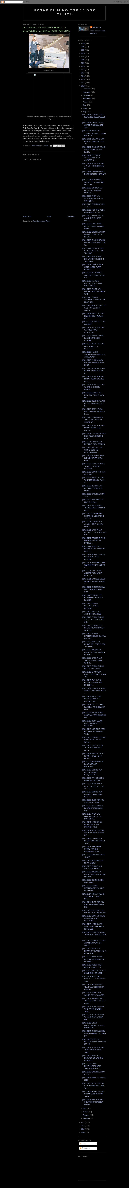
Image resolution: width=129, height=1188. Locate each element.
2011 (83, 1126)
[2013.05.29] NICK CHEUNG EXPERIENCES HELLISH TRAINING (92, 250)
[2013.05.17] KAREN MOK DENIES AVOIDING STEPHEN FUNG (92, 824)
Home (49, 216)
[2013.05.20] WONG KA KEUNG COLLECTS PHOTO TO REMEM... (93, 644)
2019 (83, 66)
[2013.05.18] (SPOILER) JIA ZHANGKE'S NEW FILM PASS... (92, 747)
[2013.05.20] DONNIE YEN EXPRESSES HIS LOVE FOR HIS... (92, 597)
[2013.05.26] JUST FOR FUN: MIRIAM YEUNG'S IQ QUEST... (93, 428)
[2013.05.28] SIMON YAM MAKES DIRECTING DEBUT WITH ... (94, 291)
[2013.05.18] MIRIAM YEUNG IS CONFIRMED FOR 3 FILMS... (93, 756)
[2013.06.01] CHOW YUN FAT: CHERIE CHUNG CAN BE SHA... (93, 125)
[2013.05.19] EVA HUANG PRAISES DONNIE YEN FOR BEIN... (92, 682)
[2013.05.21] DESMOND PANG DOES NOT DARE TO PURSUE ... (93, 540)
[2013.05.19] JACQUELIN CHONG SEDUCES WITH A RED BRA (93, 652)
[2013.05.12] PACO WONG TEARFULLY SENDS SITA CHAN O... (93, 987)
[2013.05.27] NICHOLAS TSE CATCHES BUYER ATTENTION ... (93, 330)
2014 (83, 83)
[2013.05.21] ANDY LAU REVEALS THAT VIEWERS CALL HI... (93, 548)
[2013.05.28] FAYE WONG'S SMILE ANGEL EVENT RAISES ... (92, 267)
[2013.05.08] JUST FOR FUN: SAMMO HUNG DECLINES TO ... (93, 1085)
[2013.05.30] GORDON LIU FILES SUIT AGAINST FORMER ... (92, 190)
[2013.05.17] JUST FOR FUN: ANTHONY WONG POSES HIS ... (93, 832)
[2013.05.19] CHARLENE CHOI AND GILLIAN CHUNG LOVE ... (94, 690)
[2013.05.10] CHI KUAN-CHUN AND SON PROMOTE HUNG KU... (94, 1033)
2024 (83, 50)
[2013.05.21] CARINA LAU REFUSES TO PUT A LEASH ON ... (94, 532)
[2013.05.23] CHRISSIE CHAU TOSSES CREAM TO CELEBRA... (93, 466)
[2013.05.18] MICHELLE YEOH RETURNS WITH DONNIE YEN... (93, 731)
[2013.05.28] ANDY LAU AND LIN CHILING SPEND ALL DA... (93, 316)
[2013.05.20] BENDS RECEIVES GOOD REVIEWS (90, 605)
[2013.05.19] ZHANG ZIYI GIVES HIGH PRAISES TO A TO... (94, 674)
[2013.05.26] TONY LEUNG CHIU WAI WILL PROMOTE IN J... (93, 411)
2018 (83, 70)
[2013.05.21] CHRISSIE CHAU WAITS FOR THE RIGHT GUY (93, 589)
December (87, 89)
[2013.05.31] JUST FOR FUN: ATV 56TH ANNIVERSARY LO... (93, 165)
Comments (85, 1148)
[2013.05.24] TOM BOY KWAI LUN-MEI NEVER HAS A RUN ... (93, 458)
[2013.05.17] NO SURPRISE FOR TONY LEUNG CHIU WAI (92, 808)
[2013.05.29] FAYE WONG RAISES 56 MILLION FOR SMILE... (93, 226)
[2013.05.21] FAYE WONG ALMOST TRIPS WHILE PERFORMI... (92, 573)
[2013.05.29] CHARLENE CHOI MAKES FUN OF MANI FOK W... (93, 242)
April (85, 1109)
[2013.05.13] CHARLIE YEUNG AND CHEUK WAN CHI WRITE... (93, 943)
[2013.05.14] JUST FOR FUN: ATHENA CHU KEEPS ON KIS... (93, 904)
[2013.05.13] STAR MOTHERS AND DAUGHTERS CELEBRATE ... (93, 918)
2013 (83, 86)
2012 (83, 1122)
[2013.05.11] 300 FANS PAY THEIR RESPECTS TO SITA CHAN (93, 1001)
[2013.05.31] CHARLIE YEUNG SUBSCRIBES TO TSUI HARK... (93, 149)
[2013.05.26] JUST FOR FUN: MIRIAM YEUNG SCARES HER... (93, 379)
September (87, 99)
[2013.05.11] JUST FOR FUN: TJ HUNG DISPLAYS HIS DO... (93, 1017)
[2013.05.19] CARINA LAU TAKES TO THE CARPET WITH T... (92, 660)
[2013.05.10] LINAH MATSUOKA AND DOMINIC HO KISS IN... (93, 1025)
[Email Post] (51, 145)
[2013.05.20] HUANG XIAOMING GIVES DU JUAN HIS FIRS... (94, 636)
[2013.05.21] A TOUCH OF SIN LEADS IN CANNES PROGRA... (93, 557)
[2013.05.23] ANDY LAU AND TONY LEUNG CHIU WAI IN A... (93, 480)
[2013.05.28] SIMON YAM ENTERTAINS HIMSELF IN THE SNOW (93, 259)
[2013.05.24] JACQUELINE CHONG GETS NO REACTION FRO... (92, 450)
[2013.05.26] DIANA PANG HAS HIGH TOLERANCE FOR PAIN (94, 436)
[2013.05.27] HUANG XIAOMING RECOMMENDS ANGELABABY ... (93, 354)
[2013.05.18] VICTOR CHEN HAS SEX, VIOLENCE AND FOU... (93, 707)
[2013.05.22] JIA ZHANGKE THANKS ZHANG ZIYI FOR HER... (93, 508)
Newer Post (27, 216)
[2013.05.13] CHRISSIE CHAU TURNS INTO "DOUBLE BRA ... (94, 934)
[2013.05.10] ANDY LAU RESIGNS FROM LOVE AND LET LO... (94, 1041)
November (87, 92)
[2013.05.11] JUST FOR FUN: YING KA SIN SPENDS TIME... (93, 1009)
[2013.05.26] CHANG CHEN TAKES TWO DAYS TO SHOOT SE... (92, 419)
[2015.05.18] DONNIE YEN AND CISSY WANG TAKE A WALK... (94, 739)
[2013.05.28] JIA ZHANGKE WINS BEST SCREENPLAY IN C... (93, 275)
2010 (83, 1129)
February (86, 1115)
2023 (83, 53)
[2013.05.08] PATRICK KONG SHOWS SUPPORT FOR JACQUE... (93, 1094)
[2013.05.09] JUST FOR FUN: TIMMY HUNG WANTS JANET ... (93, 1049)
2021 (83, 60)
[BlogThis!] (57, 146)
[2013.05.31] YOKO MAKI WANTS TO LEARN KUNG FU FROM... (93, 182)
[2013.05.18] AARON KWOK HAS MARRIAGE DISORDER (92, 764)
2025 (83, 47)
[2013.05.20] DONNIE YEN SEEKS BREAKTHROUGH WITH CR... (93, 627)
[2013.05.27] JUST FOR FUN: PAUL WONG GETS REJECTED (93, 346)
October (86, 95)
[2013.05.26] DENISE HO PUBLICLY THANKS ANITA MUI (93, 395)
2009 (83, 1132)
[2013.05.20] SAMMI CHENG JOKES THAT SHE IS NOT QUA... (93, 619)
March (85, 1112)
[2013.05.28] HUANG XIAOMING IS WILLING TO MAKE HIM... (93, 299)
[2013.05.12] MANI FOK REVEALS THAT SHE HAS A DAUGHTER (94, 951)
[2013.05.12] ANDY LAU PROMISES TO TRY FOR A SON (93, 978)
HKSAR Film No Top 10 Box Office (64, 12)
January (86, 1118)
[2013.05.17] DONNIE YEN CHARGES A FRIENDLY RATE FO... (92, 794)
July (85, 105)
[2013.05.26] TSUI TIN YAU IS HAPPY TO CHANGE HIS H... (93, 370)
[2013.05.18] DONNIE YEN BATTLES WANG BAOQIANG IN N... (92, 772)
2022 (83, 57)
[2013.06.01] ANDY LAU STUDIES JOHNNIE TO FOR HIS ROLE (94, 133)
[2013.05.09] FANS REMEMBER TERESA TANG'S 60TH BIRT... (91, 1066)
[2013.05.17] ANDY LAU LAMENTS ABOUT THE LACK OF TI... (92, 816)
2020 (83, 63)
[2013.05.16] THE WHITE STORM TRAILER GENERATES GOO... (91, 849)
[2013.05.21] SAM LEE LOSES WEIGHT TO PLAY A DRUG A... (93, 565)
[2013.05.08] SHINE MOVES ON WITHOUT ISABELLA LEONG (93, 1102)
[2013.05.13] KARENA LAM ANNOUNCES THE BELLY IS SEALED (93, 926)
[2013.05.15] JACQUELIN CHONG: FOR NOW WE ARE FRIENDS (94, 874)
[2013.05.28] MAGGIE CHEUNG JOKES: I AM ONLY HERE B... (92, 283)
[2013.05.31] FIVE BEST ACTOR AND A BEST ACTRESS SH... (91, 157)
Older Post (71, 216)
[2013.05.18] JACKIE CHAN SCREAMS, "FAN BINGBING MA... (94, 715)
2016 (83, 76)
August (86, 102)
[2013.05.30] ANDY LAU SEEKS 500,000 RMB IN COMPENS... (92, 198)
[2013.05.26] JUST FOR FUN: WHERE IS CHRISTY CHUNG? (93, 387)
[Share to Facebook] (61, 146)
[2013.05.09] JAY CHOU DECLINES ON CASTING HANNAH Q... (92, 1058)
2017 (83, 73)
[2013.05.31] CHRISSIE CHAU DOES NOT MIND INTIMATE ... (94, 174)
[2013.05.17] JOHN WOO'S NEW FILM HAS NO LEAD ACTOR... (93, 786)
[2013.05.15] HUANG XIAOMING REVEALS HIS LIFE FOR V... (93, 888)
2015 (83, 79)
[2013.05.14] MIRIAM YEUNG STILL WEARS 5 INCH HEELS (93, 896)
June (85, 108)
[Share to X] (59, 146)
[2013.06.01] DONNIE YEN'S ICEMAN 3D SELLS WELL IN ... (94, 117)
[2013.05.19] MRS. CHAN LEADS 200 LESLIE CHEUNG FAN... (91, 699)
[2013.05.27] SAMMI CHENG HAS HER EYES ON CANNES (93, 338)
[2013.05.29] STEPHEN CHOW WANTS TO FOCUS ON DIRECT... (93, 234)
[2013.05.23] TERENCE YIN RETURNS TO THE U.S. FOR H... (92, 488)
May (85, 112)
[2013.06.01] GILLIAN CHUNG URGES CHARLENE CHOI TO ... (93, 141)
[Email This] (54, 146)
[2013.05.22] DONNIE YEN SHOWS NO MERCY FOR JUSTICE (93, 516)
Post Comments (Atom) (41, 221)
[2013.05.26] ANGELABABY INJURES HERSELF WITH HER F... (93, 362)
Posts (83, 1144)
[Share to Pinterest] (64, 146)
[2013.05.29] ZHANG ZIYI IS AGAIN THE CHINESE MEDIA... (92, 218)
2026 (83, 43)
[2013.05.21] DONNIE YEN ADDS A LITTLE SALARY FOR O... (92, 524)
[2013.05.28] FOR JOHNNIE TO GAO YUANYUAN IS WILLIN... (94, 308)
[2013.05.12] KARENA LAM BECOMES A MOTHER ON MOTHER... (93, 959)
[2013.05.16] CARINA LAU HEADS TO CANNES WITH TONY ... (93, 841)
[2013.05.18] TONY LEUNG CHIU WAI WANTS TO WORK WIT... (92, 723)
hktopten (97, 27)
